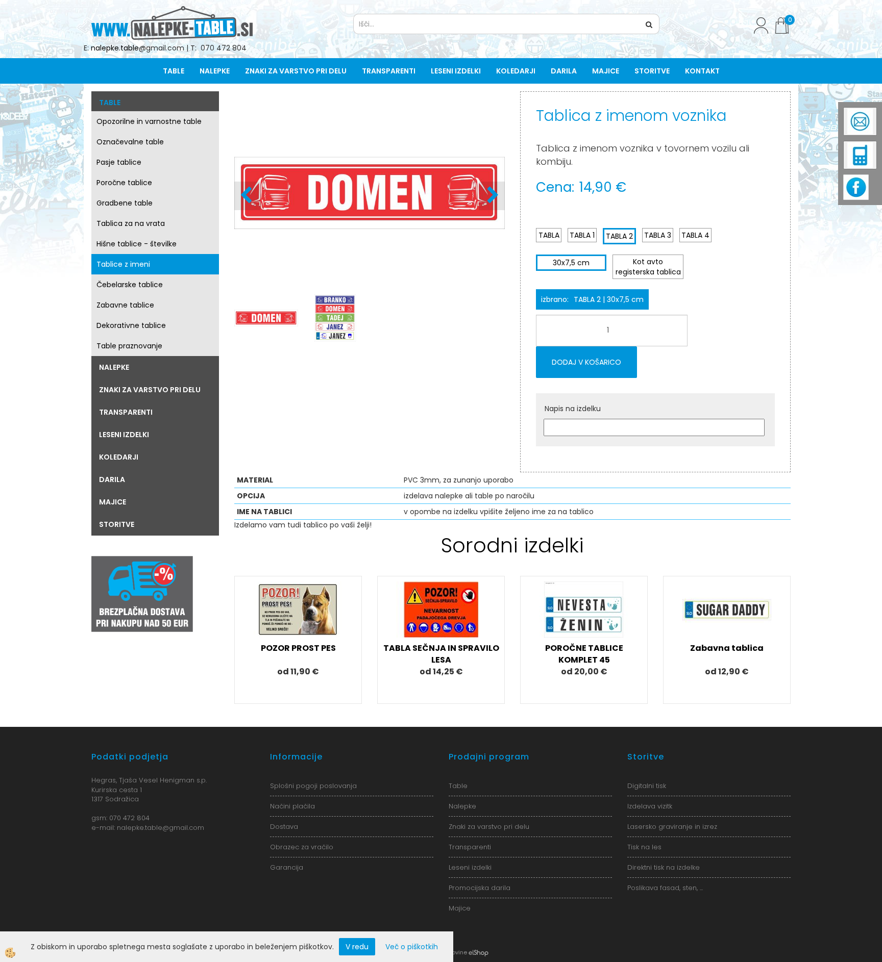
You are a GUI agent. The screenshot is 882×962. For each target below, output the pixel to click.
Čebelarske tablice (129, 285)
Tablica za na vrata (130, 223)
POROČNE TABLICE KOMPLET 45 (584, 654)
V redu (357, 947)
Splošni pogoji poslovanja (313, 786)
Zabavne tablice (125, 305)
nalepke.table (115, 48)
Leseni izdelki (456, 71)
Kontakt (702, 71)
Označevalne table (130, 142)
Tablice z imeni (123, 264)
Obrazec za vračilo (301, 847)
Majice (605, 71)
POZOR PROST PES (298, 648)
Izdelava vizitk (649, 806)
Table (173, 71)
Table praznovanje (129, 346)
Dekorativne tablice (131, 325)
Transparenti (388, 71)
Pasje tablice (118, 162)
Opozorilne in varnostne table (149, 121)
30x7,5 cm (571, 263)
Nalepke (215, 71)
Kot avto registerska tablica (648, 267)
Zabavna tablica (727, 648)
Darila (564, 71)
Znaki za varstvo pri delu (296, 71)
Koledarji (515, 71)
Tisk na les (644, 847)
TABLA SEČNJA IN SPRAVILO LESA (441, 654)
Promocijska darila (479, 888)
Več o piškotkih (411, 947)
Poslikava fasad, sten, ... (665, 888)
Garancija (286, 867)
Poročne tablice (124, 183)
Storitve (652, 71)
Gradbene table (124, 203)
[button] (492, 196)
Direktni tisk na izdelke (663, 867)
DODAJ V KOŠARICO (586, 362)
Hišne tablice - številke (136, 244)
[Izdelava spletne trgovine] (478, 952)
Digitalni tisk (646, 786)
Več (298, 624)
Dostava (284, 826)
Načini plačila (292, 806)
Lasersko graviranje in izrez (672, 826)
